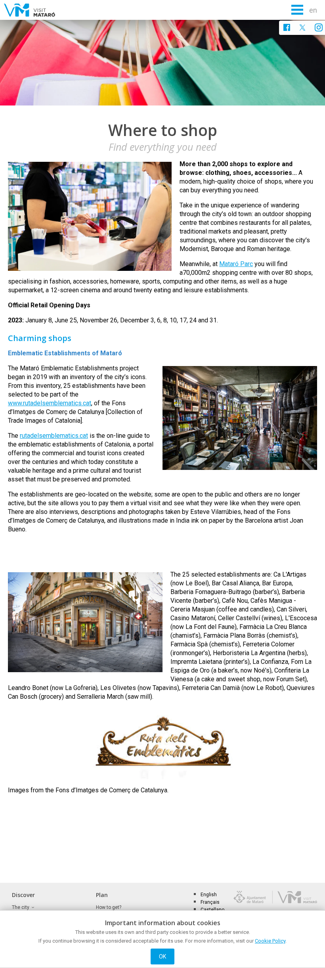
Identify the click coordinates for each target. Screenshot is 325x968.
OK (162, 956)
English (209, 894)
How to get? (108, 907)
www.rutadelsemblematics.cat (49, 403)
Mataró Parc (236, 264)
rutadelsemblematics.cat (54, 435)
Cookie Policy (270, 941)
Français (210, 902)
